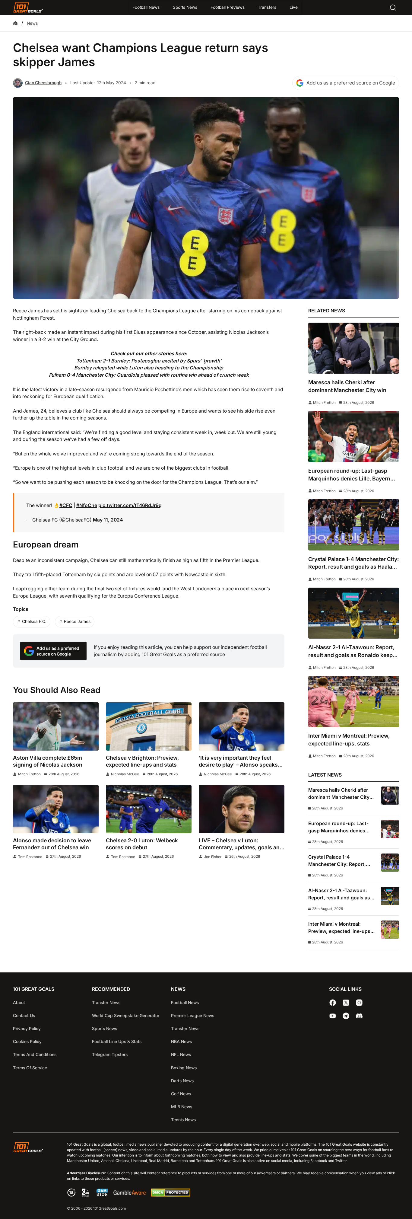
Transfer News (106, 1002)
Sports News (185, 7)
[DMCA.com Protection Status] (170, 1195)
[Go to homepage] (28, 7)
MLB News (181, 1106)
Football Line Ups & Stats (116, 1041)
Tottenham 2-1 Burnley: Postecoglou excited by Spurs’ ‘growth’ (148, 361)
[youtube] (332, 1016)
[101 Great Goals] (32, 1177)
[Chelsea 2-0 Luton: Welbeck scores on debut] (149, 809)
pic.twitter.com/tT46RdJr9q (130, 505)
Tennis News (183, 1119)
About (19, 1002)
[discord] (359, 1016)
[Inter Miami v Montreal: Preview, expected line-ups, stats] (353, 701)
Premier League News (192, 1015)
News (32, 23)
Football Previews (228, 7)
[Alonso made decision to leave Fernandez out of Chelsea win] (56, 809)
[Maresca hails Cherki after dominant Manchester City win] (353, 348)
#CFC (65, 505)
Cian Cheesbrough (43, 82)
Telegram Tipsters (110, 1054)
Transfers (267, 7)
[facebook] (332, 1002)
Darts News (182, 1080)
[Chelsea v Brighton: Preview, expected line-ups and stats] (149, 726)
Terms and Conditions (34, 1054)
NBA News (181, 1041)
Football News (146, 7)
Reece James (77, 621)
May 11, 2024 (108, 520)
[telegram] (346, 1016)
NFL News (181, 1054)
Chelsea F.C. (34, 621)
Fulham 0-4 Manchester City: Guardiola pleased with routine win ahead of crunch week (149, 375)
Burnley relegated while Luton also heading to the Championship (148, 368)
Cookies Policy (27, 1041)
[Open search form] (393, 7)
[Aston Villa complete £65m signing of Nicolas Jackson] (56, 726)
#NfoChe (86, 505)
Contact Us (24, 1015)
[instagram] (359, 1002)
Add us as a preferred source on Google (350, 83)
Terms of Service (30, 1067)
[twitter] (346, 1002)
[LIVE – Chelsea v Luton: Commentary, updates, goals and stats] (241, 809)
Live (294, 7)
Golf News (181, 1093)
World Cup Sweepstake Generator (125, 1015)
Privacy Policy (27, 1028)
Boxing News (184, 1067)
